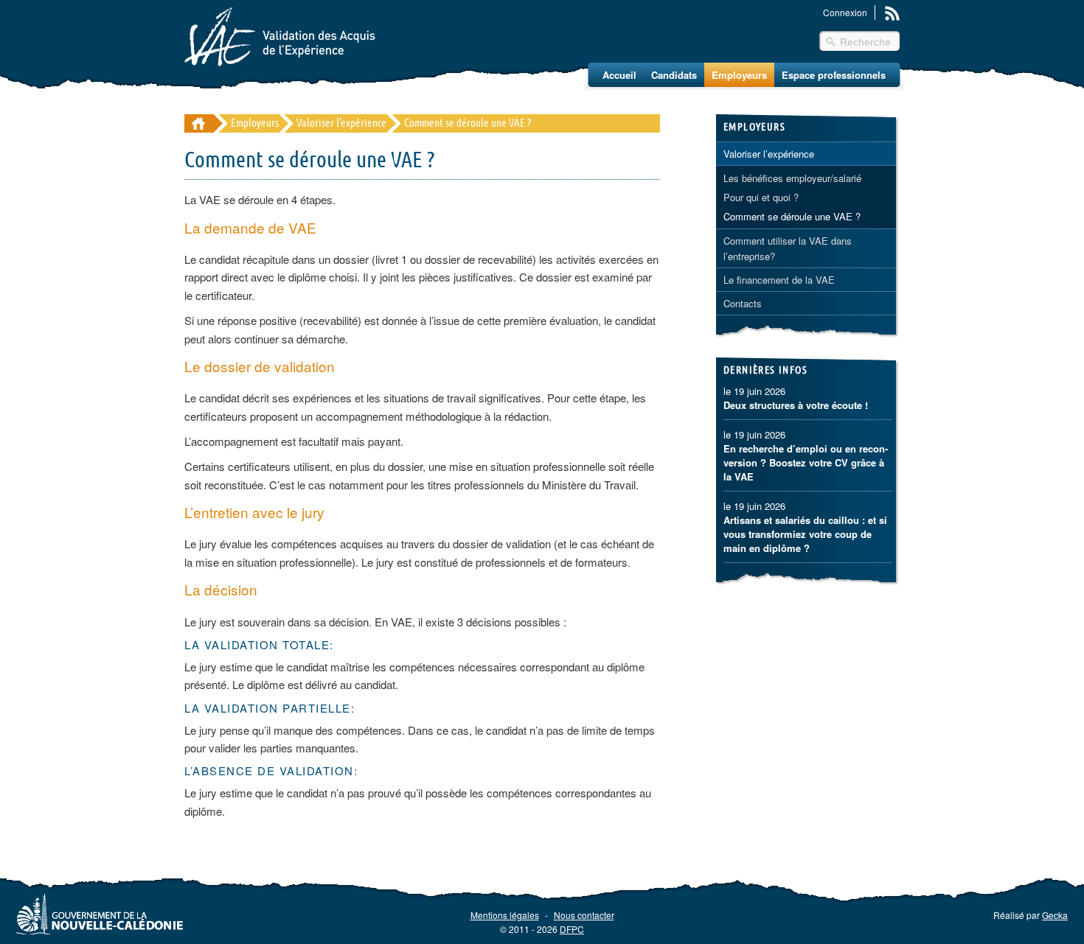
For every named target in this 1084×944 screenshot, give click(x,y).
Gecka (1055, 915)
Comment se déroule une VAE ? (792, 216)
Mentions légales (504, 915)
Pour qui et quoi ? (761, 197)
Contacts (742, 303)
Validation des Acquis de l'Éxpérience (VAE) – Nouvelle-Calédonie (279, 36)
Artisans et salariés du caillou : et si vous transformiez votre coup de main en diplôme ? (805, 534)
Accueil (619, 75)
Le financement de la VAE (779, 280)
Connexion (845, 12)
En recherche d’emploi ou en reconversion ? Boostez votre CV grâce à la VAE (805, 462)
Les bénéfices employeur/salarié (792, 178)
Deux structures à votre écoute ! (795, 405)
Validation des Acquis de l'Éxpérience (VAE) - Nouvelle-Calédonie (198, 123)
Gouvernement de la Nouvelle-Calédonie (99, 913)
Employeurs (739, 75)
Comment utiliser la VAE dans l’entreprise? (787, 248)
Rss (892, 13)
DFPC (572, 929)
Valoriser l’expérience (341, 123)
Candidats (674, 75)
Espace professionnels (834, 75)
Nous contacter (584, 915)
